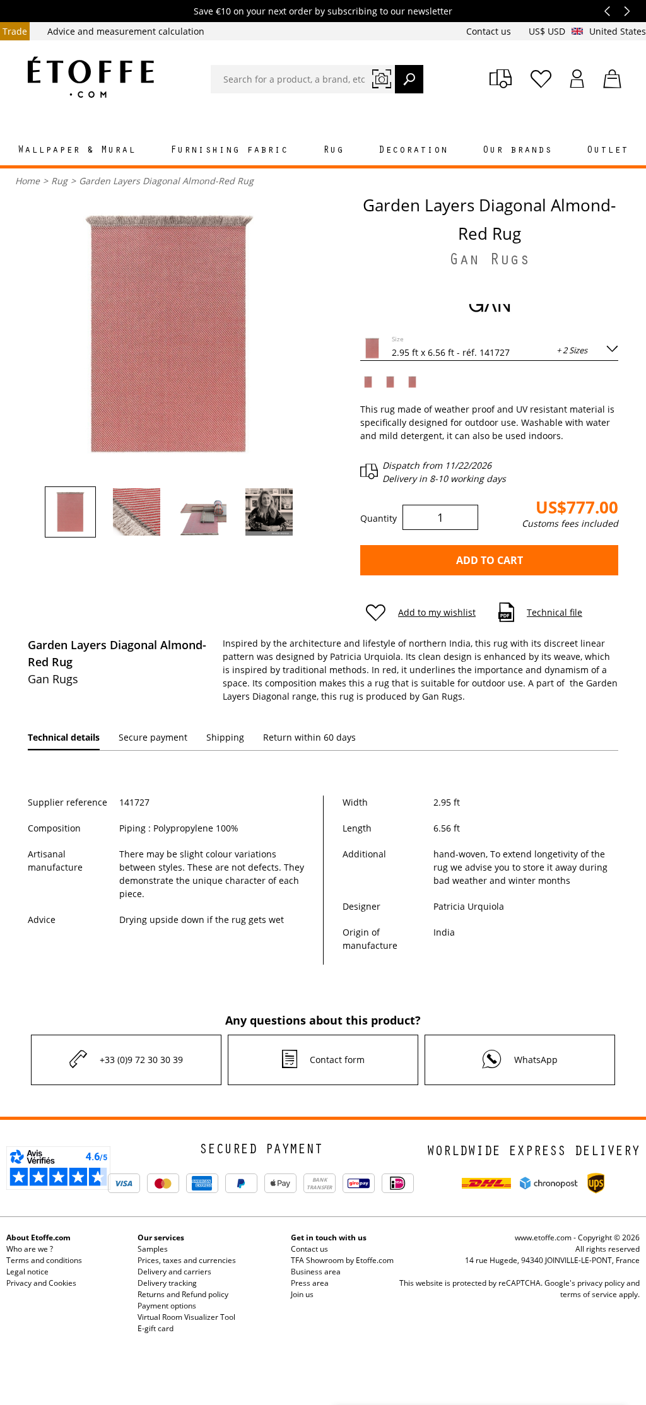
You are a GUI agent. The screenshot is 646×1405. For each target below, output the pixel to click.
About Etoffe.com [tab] (38, 1237)
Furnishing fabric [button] (229, 151)
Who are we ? (29, 1248)
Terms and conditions (44, 1260)
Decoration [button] (413, 151)
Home (27, 181)
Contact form (337, 1060)
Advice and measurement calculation (125, 31)
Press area (310, 1283)
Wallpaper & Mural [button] (77, 151)
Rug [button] (333, 151)
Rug (59, 181)
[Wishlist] (541, 79)
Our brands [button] (517, 151)
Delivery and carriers (174, 1271)
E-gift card (155, 1328)
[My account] (577, 79)
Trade (15, 31)
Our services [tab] (161, 1237)
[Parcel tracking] (500, 79)
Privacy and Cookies (41, 1283)
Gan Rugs (489, 262)
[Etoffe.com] (91, 77)
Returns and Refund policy (183, 1294)
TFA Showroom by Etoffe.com (342, 1260)
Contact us (490, 31)
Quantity (378, 518)
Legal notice (27, 1271)
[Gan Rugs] (489, 307)
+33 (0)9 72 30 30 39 (141, 1060)
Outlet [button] (607, 151)
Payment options (167, 1305)
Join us (302, 1294)
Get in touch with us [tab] (329, 1237)
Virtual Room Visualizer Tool (186, 1317)
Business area (316, 1271)
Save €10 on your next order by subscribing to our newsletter (323, 11)
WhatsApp (536, 1060)
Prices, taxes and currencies (187, 1260)
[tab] (64, 738)
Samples (153, 1248)
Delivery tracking (167, 1283)
